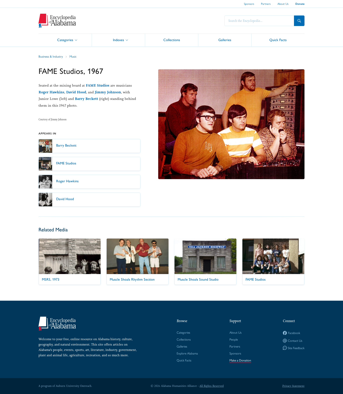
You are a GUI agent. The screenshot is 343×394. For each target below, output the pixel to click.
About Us (282, 4)
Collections (171, 40)
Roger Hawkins (51, 92)
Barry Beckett (86, 98)
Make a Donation (240, 360)
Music (73, 56)
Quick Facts (278, 40)
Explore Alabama (187, 353)
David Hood (76, 92)
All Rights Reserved (211, 386)
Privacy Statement (293, 386)
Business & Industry (51, 56)
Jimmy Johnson (108, 92)
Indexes (118, 40)
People (233, 339)
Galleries (224, 40)
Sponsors (249, 4)
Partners (266, 4)
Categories (65, 40)
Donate (299, 4)
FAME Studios (97, 85)
